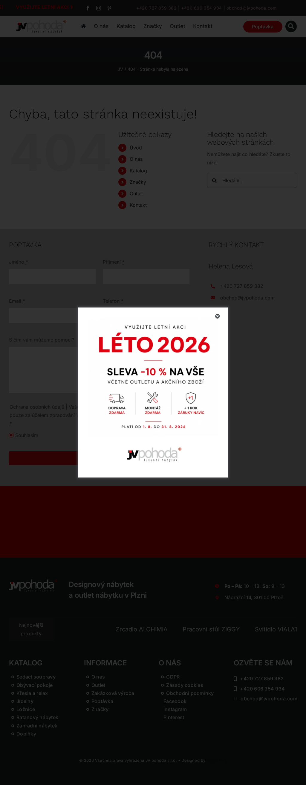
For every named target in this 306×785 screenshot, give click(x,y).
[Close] (217, 316)
